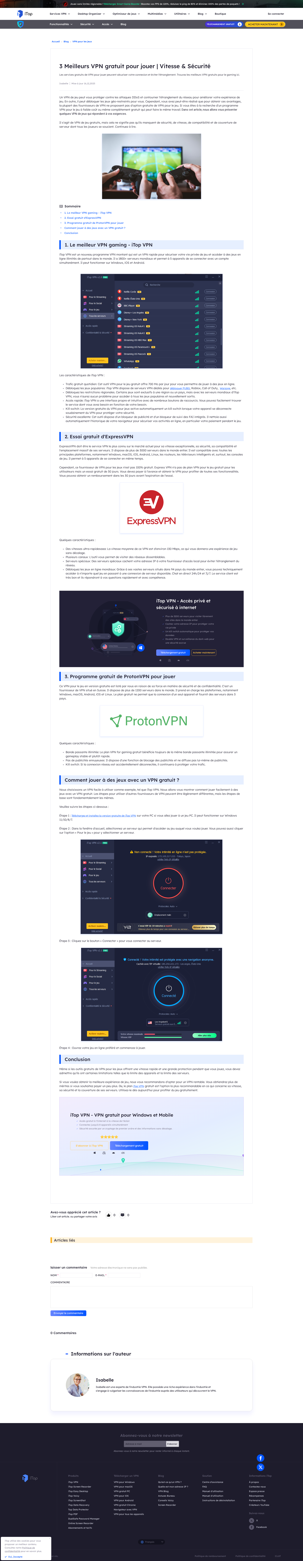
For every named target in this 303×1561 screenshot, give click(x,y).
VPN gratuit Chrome (125, 1505)
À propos (254, 1482)
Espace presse (256, 1491)
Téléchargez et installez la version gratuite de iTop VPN (103, 815)
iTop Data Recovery (78, 1505)
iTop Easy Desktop (78, 1491)
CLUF (278, 1556)
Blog (123, 24)
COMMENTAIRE (60, 1282)
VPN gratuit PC (122, 1491)
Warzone (225, 388)
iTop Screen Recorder (79, 1486)
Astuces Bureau (166, 1495)
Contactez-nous (257, 1486)
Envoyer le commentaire (68, 1313)
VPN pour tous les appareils (129, 1514)
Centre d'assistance (212, 1482)
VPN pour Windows (124, 1482)
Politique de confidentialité (250, 1556)
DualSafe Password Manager (84, 1518)
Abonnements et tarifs (80, 1527)
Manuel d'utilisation (212, 1491)
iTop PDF (73, 1514)
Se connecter (276, 13)
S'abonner (172, 1444)
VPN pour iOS (121, 1495)
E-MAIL (100, 1275)
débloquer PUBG (180, 388)
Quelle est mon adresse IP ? (173, 1486)
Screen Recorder (167, 1505)
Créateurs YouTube (259, 1505)
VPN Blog (163, 1491)
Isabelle (63, 83)
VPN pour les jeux (82, 41)
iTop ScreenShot (77, 1500)
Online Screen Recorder (80, 1523)
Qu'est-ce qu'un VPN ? (169, 1482)
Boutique (220, 13)
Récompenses (256, 1495)
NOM (54, 1275)
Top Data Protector (78, 1509)
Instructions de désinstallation (218, 1500)
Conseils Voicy (166, 1500)
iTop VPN (138, 1086)
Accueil (56, 41)
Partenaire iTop (257, 1500)
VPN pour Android (124, 1500)
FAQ (204, 1486)
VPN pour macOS (123, 1486)
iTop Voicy (73, 1495)
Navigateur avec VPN (125, 1509)
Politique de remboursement (210, 1556)
